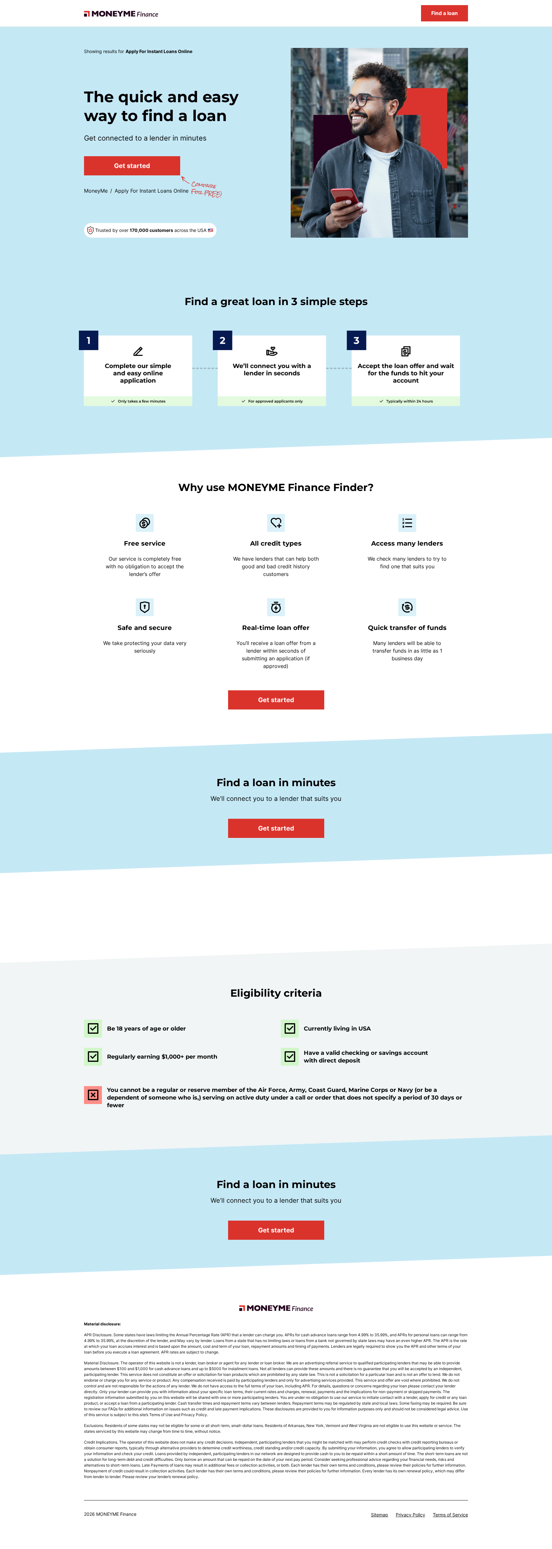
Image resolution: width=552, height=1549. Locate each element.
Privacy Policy (410, 1514)
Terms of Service (450, 1514)
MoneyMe (96, 191)
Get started (132, 166)
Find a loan (444, 13)
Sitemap (379, 1514)
